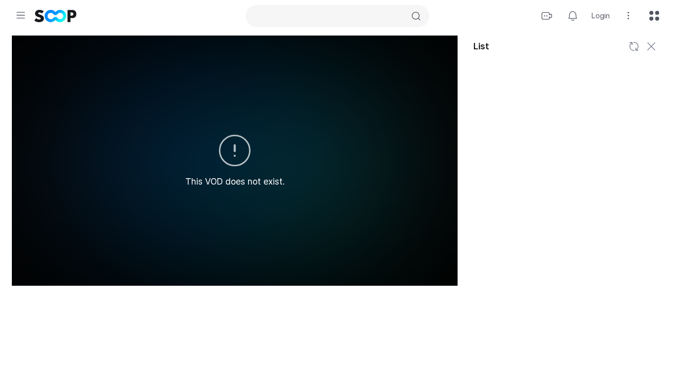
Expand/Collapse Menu (21, 15)
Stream (547, 16)
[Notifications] (573, 16)
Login (600, 15)
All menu (654, 16)
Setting (628, 16)
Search (416, 16)
